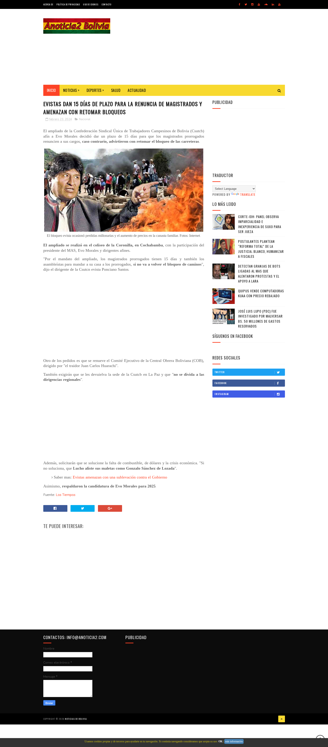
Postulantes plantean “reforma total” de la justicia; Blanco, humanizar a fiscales (261, 249)
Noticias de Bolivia (76, 718)
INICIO (51, 90)
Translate (247, 194)
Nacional (84, 119)
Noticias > (71, 90)
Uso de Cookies (90, 4)
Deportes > (95, 90)
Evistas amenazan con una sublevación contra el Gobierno (120, 477)
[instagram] (252, 4)
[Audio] (266, 4)
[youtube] (259, 4)
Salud (116, 90)
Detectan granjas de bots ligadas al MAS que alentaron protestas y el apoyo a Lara (259, 274)
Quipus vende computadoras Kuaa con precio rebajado (261, 293)
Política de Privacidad (68, 4)
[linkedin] (273, 4)
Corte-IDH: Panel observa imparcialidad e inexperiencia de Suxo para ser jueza (259, 224)
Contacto (106, 4)
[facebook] (239, 4)
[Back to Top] (281, 719)
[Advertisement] (203, 47)
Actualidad (137, 90)
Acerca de (48, 4)
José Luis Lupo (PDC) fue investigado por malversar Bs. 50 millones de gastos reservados (260, 319)
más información (234, 741)
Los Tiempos (65, 495)
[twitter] (246, 4)
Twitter (220, 372)
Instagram (222, 394)
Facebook (221, 383)
